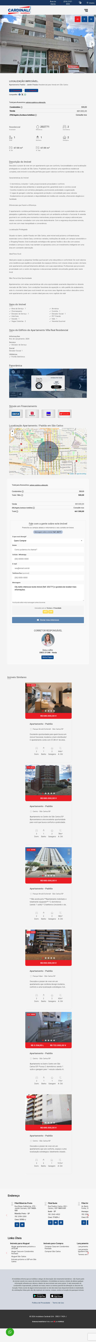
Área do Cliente (53, 3)
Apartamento (14, 85)
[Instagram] (17, 1224)
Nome (14, 545)
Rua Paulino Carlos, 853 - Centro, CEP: (58, 1207)
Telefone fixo (20, 573)
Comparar (32, 90)
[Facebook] (22, 1224)
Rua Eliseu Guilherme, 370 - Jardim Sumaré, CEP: (25, 1208)
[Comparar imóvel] (68, 688)
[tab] (78, 19)
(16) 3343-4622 (54, 1214)
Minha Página (47, 657)
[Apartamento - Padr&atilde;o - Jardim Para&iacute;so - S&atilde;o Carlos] (24, 10)
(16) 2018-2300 (20, 1216)
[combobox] (48, 540)
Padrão (22, 85)
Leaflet (71, 474)
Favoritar (16, 90)
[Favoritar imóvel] (68, 685)
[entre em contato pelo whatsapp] (7, 1330)
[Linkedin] (61, 1222)
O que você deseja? (19, 536)
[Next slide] (92, 44)
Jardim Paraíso (32, 85)
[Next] (67, 697)
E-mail (14, 564)
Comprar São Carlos (53, 1251)
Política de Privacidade (41, 1303)
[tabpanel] (48, 44)
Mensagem (16, 582)
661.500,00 (82, 111)
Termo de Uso (58, 1303)
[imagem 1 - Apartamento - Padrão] (48, 698)
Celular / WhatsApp (19, 554)
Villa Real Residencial (57, 330)
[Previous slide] (4, 44)
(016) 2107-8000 (68, 3)
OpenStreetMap (81, 474)
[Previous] (29, 697)
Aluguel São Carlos (18, 1256)
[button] (80, 2)
